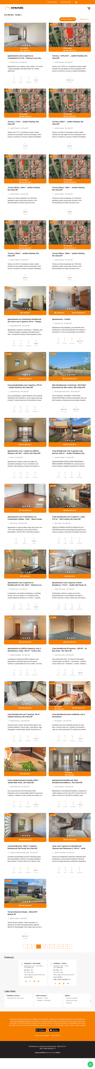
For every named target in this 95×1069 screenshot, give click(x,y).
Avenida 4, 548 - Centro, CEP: (61, 966)
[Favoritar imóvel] (44, 25)
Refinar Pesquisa (66, 19)
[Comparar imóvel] (44, 28)
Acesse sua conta (71, 1000)
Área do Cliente (52, 2)
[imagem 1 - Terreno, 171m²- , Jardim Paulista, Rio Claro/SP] (25, 101)
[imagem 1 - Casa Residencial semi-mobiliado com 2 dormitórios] (70, 693)
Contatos (69, 1003)
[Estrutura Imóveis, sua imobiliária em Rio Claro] (13, 8)
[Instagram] (30, 981)
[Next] (43, 35)
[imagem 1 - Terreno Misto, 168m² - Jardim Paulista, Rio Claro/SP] (25, 166)
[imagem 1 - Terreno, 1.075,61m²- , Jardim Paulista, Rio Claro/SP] (70, 35)
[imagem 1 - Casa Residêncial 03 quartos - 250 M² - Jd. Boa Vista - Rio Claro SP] (70, 627)
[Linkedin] (34, 981)
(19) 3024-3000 (29, 972)
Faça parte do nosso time (15, 998)
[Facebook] (26, 981)
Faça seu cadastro (72, 998)
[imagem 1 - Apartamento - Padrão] (70, 298)
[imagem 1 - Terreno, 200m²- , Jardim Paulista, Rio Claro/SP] (70, 101)
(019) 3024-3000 (66, 2)
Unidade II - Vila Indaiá (43, 1000)
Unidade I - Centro (42, 998)
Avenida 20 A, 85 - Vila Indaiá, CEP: (33, 966)
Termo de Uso (55, 1035)
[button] (76, 2)
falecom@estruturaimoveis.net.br (34, 974)
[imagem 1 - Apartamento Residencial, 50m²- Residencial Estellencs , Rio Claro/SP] (70, 759)
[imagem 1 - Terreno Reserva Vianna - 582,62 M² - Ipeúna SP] (25, 891)
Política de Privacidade (42, 1035)
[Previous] (7, 35)
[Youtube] (38, 981)
